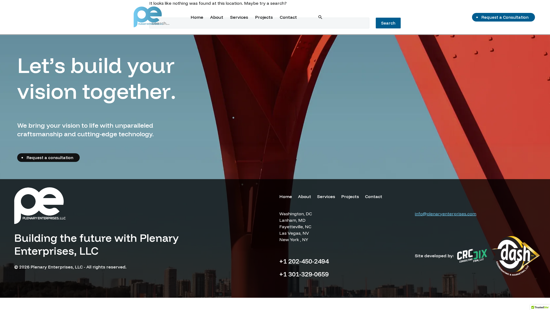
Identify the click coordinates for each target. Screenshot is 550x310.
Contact (288, 17)
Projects (264, 17)
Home (197, 17)
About (216, 17)
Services (239, 17)
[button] (320, 17)
